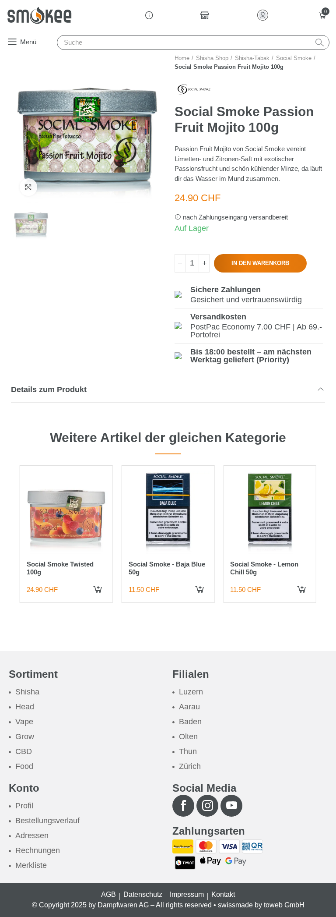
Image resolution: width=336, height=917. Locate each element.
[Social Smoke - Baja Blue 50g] (168, 512)
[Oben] (204, 263)
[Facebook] (183, 806)
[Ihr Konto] (264, 15)
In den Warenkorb (260, 263)
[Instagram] (207, 806)
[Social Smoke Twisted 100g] (66, 512)
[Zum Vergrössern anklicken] (28, 187)
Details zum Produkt (49, 389)
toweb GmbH (284, 905)
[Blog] (149, 15)
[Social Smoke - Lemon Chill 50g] (270, 512)
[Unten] (180, 263)
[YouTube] (231, 806)
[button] (21, 41)
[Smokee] (39, 15)
